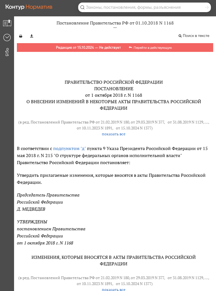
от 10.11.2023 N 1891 (94, 128)
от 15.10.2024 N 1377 (133, 128)
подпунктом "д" (69, 148)
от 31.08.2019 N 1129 (185, 122)
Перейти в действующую (153, 48)
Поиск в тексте (196, 35)
